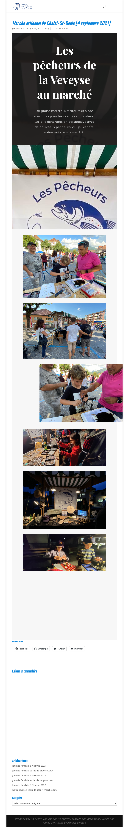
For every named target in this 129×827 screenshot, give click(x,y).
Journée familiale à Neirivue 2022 (29, 785)
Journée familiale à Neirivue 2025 (29, 765)
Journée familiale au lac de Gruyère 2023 (32, 780)
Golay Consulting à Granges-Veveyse (64, 822)
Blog (47, 28)
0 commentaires (60, 28)
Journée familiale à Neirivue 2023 (29, 775)
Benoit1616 (22, 28)
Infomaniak (93, 819)
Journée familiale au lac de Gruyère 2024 (32, 770)
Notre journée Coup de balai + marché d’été (35, 789)
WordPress (64, 819)
